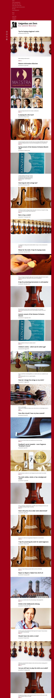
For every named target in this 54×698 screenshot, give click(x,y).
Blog (13, 12)
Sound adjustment (15, 10)
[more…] (20, 60)
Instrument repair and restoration (18, 7)
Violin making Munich (16, 2)
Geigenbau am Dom (27, 23)
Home (13, 0)
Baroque (13, 8)
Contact (14, 19)
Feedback (14, 18)
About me (14, 16)
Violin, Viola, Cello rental (16, 5)
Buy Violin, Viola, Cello (16, 3)
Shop (13, 14)
